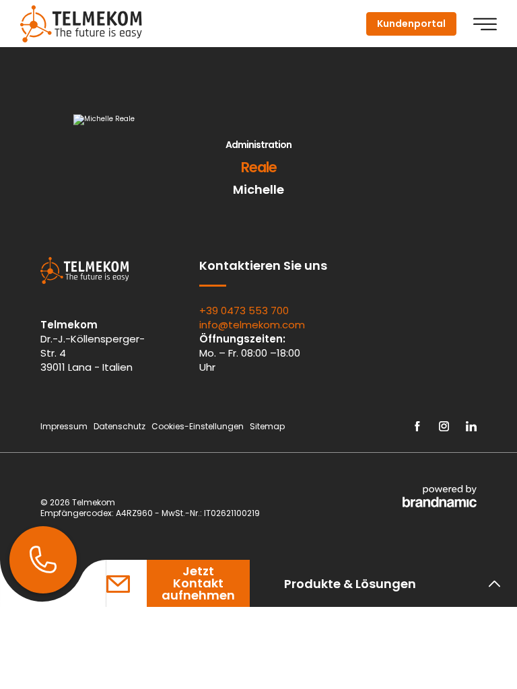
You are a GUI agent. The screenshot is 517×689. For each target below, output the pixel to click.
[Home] (81, 23)
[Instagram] (444, 426)
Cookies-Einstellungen (198, 426)
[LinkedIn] (471, 426)
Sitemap (268, 426)
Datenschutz (120, 426)
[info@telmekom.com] (126, 583)
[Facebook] (417, 426)
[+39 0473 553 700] (43, 559)
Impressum (65, 426)
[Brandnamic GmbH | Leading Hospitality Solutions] (440, 496)
